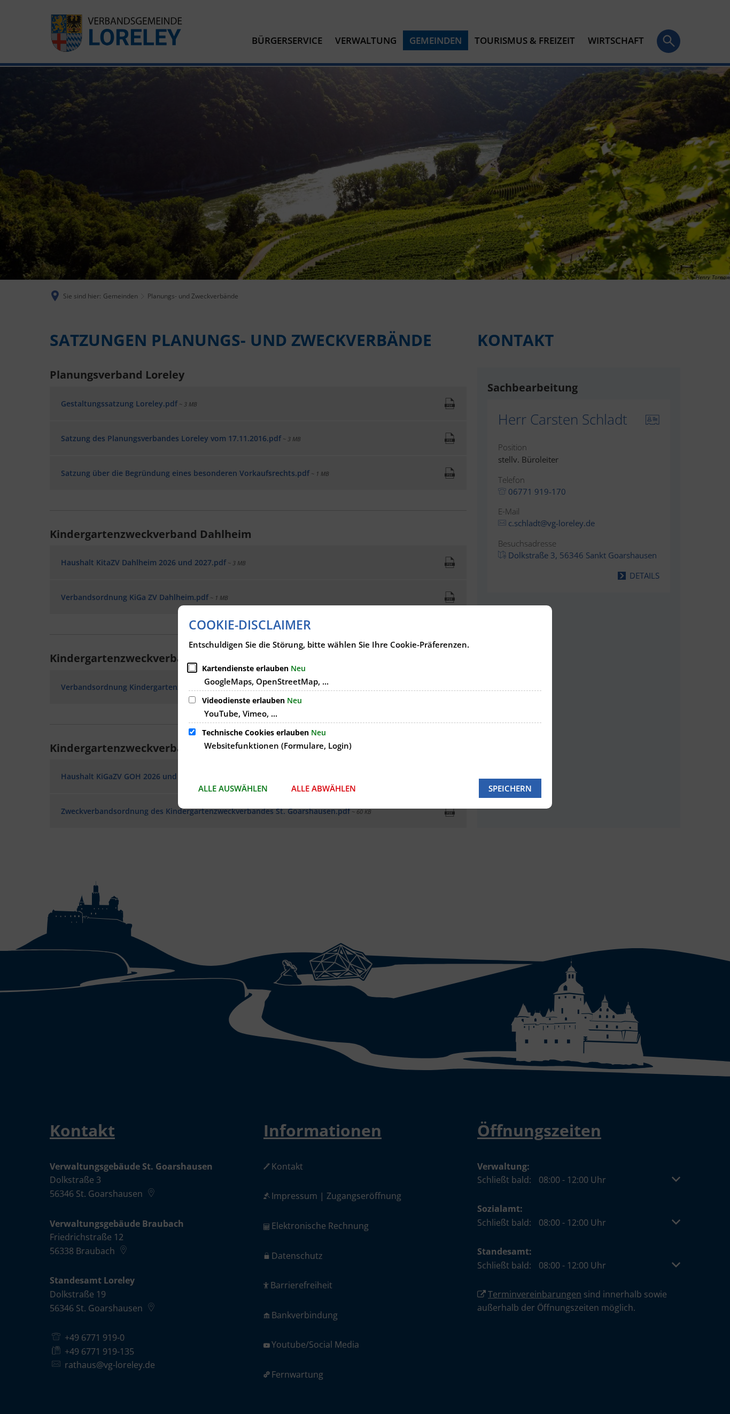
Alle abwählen (323, 788)
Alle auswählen (233, 788)
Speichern (510, 788)
